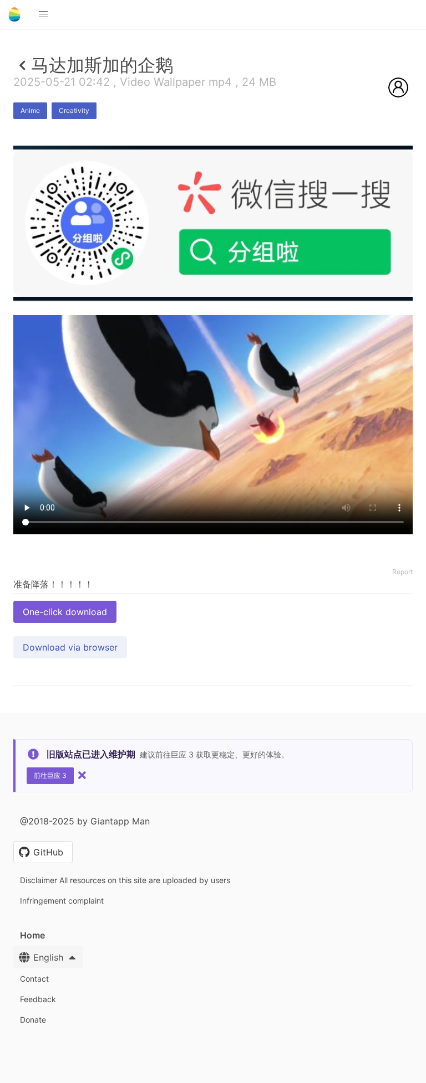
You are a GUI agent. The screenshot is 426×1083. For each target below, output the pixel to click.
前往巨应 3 (50, 775)
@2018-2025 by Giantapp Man (85, 821)
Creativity (74, 110)
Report (402, 572)
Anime (30, 110)
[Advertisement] (213, 381)
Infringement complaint (62, 900)
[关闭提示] (82, 775)
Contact (34, 978)
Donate (33, 1019)
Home (32, 935)
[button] (43, 14)
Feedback (38, 999)
